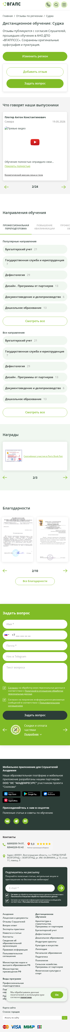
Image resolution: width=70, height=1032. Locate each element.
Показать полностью (17, 166)
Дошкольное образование (49, 937)
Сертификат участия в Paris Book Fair (43, 456)
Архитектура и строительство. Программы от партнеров (49, 924)
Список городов (11, 1011)
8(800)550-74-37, (15, 843)
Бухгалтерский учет (46, 930)
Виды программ (12, 978)
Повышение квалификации (44, 227)
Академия (8, 914)
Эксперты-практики (13, 929)
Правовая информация (15, 949)
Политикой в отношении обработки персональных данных (34, 896)
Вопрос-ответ (10, 925)
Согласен (13, 687)
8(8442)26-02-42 (15, 847)
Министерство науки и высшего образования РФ (16, 963)
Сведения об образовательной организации (12, 943)
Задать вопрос (35, 83)
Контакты (8, 936)
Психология (41, 960)
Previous (6, 187)
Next (63, 187)
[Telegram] (16, 821)
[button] (6, 635)
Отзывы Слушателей (14, 921)
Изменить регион (35, 56)
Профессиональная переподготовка (16, 227)
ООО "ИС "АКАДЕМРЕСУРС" (20, 783)
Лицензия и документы (15, 917)
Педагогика (41, 956)
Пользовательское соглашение (13, 954)
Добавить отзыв (35, 72)
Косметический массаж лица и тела (24, 174)
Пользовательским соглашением (36, 902)
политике (26, 997)
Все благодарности (35, 581)
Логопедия (41, 949)
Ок (57, 994)
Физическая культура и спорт (48, 972)
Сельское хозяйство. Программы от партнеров (49, 965)
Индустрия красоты (46, 941)
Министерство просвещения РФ (12, 970)
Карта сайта (9, 1007)
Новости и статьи (12, 932)
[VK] (7, 821)
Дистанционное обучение (44, 915)
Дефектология (43, 933)
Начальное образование (48, 952)
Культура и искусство (46, 945)
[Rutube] (25, 821)
